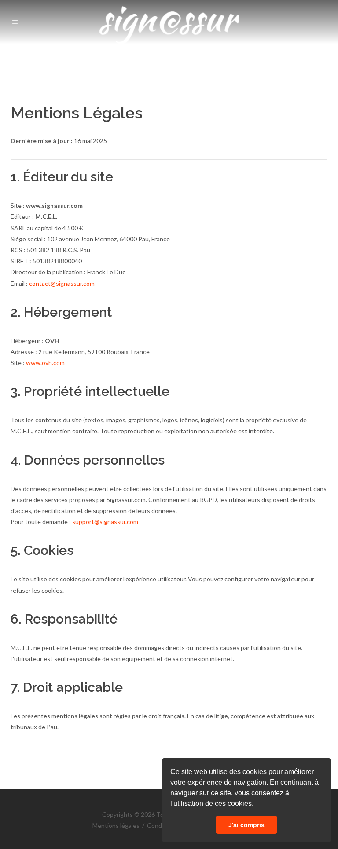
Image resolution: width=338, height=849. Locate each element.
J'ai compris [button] (246, 824)
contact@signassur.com (62, 283)
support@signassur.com (105, 521)
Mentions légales (116, 825)
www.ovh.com (45, 362)
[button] (256, 804)
